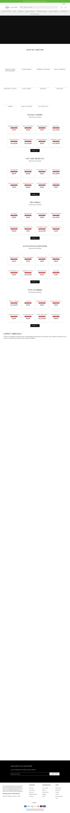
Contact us (31, 796)
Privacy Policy (45, 792)
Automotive (64, 11)
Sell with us (31, 792)
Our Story (31, 788)
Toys (57, 798)
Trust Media (41, 810)
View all (35, 150)
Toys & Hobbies (53, 11)
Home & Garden (30, 11)
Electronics (58, 790)
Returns (44, 790)
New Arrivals (35, 14)
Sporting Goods (42, 11)
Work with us (32, 790)
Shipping (44, 794)
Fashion (20, 11)
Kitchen (57, 794)
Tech (14, 11)
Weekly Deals (6, 11)
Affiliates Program (33, 794)
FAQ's (43, 796)
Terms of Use (45, 788)
